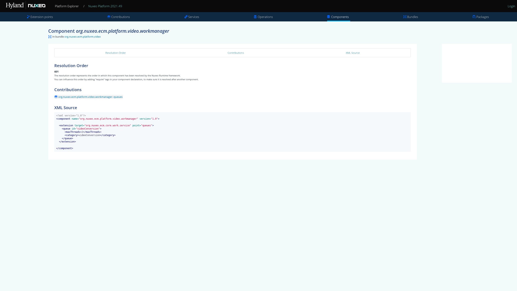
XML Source (353, 53)
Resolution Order (115, 53)
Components (340, 17)
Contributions (120, 17)
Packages (482, 17)
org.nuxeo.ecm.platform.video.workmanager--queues (90, 97)
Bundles (412, 17)
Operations (265, 17)
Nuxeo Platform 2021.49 (105, 6)
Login (511, 6)
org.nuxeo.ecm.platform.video (82, 36)
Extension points (41, 17)
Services (193, 17)
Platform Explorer (67, 6)
